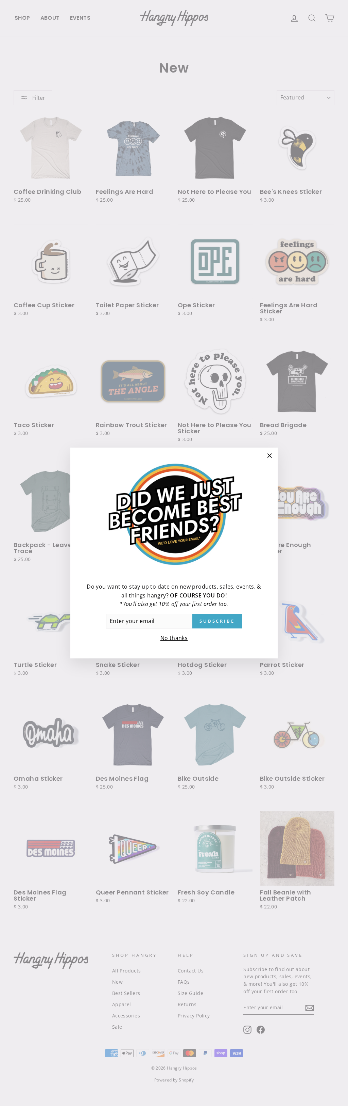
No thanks (174, 638)
